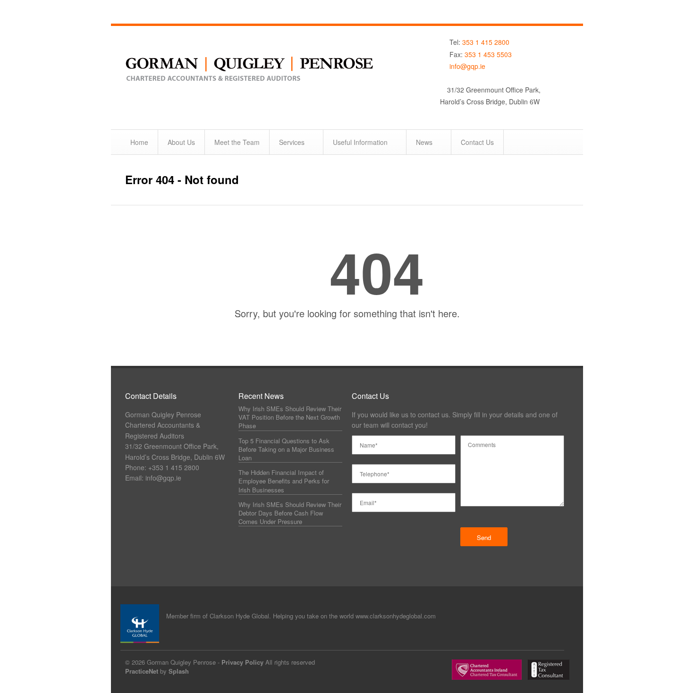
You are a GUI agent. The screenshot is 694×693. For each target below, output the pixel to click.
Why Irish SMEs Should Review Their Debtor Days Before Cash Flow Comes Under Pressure (289, 513)
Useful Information (360, 142)
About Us (181, 142)
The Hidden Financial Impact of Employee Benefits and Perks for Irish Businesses (283, 481)
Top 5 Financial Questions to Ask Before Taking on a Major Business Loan (286, 449)
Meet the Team (237, 142)
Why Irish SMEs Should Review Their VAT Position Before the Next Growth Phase (289, 417)
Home (139, 142)
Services (292, 142)
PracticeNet (141, 671)
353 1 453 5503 (488, 54)
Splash (179, 671)
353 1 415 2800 (485, 42)
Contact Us (477, 142)
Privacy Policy (242, 662)
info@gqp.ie (467, 66)
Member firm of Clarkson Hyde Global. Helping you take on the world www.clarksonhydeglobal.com (301, 615)
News (424, 142)
